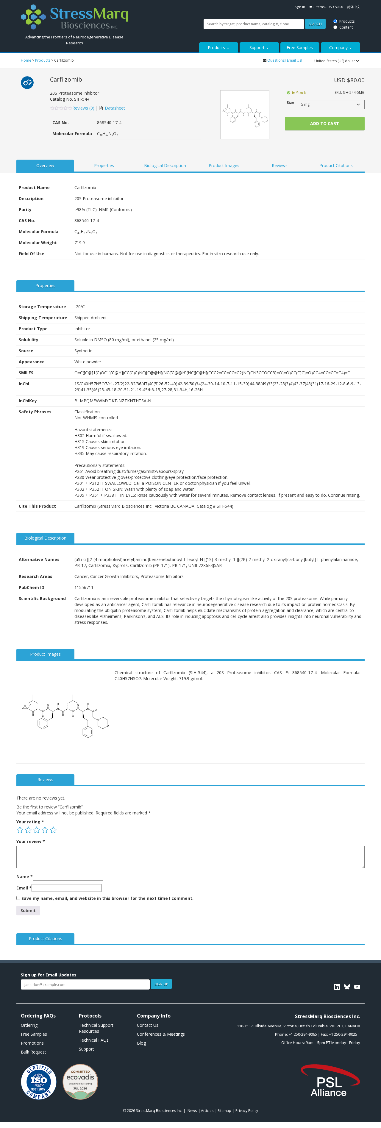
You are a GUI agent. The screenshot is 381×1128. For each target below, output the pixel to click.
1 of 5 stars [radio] (20, 829)
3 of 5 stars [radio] (36, 829)
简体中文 (353, 6)
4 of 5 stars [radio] (45, 829)
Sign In (300, 6)
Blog (141, 1043)
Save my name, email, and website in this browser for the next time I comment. (107, 898)
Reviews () (84, 108)
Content (178, 9)
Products (179, 3)
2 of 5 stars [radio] (28, 829)
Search (147, 6)
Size (290, 102)
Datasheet (115, 108)
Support (257, 47)
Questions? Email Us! (284, 60)
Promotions (32, 1043)
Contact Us (147, 1025)
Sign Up (161, 984)
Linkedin (337, 987)
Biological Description (165, 165)
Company (339, 47)
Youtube (357, 987)
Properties (104, 165)
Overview (45, 165)
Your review (30, 841)
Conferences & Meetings (161, 1034)
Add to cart (324, 123)
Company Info (154, 1015)
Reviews (280, 165)
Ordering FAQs (38, 1015)
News (192, 1110)
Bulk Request (33, 1052)
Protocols (90, 1015)
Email (24, 888)
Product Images (224, 165)
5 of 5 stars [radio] (53, 829)
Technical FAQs (94, 1040)
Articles (207, 1110)
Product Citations (336, 165)
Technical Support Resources (96, 1028)
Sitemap (224, 1110)
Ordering (29, 1025)
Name (24, 876)
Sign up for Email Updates (48, 975)
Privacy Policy (246, 1110)
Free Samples (300, 47)
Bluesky (347, 987)
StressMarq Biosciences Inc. (159, 1110)
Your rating (30, 822)
